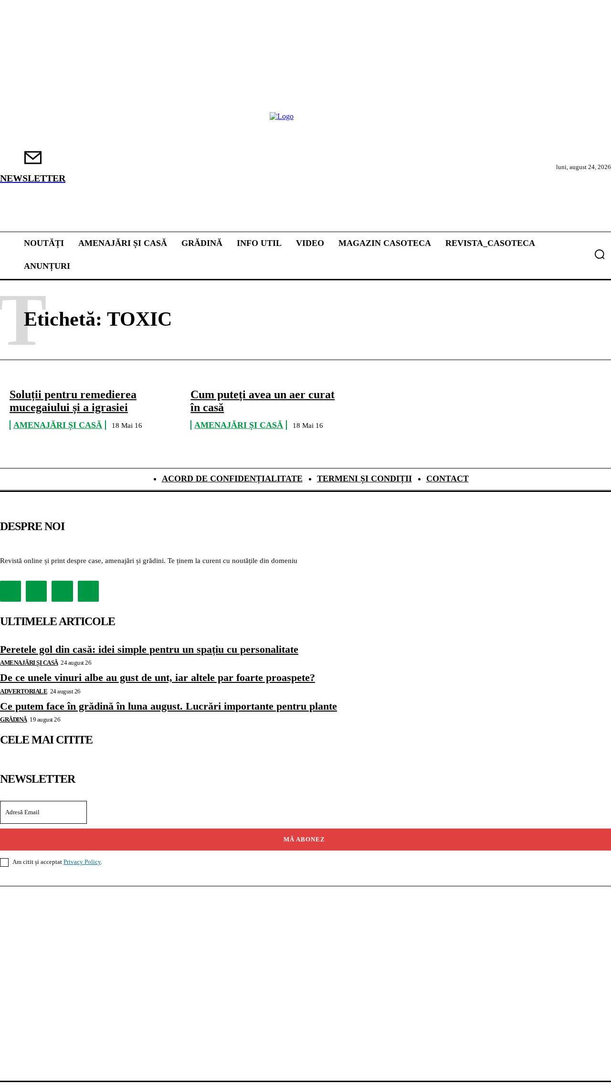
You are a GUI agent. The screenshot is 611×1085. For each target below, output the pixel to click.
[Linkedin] (62, 591)
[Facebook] (10, 591)
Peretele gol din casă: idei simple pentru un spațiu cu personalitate (149, 649)
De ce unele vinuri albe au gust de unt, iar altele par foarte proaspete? (157, 677)
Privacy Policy (82, 861)
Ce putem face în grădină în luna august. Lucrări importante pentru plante (168, 706)
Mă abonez (304, 839)
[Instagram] (36, 591)
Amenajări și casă (57, 425)
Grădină (13, 719)
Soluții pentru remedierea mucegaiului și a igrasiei (73, 400)
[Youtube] (88, 591)
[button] (599, 254)
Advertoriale (23, 691)
